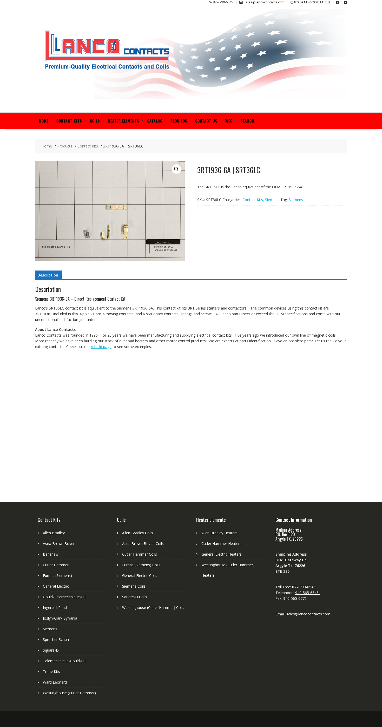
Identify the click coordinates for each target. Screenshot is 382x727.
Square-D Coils (134, 596)
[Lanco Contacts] (191, 97)
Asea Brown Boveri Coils (143, 543)
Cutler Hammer (56, 564)
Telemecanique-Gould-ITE (65, 660)
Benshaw (50, 554)
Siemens (272, 199)
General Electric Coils (139, 575)
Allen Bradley (54, 532)
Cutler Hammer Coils (139, 554)
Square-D (51, 650)
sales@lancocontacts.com (308, 614)
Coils (95, 121)
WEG (229, 121)
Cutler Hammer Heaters (221, 543)
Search (247, 121)
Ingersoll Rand (55, 607)
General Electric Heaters (221, 554)
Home (44, 121)
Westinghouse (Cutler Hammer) (69, 692)
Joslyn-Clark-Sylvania (60, 618)
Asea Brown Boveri (59, 543)
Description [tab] (47, 275)
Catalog (155, 121)
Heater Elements (123, 121)
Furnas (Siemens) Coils (141, 564)
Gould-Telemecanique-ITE (65, 596)
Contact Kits (69, 121)
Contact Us (206, 121)
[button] (176, 169)
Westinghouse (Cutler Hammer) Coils (153, 607)
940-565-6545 (307, 592)
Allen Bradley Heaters (219, 532)
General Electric (56, 586)
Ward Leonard (55, 682)
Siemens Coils (134, 586)
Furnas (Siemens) (57, 575)
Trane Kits (51, 671)
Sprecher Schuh (56, 639)
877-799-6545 (303, 586)
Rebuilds (178, 121)
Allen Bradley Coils (137, 532)
